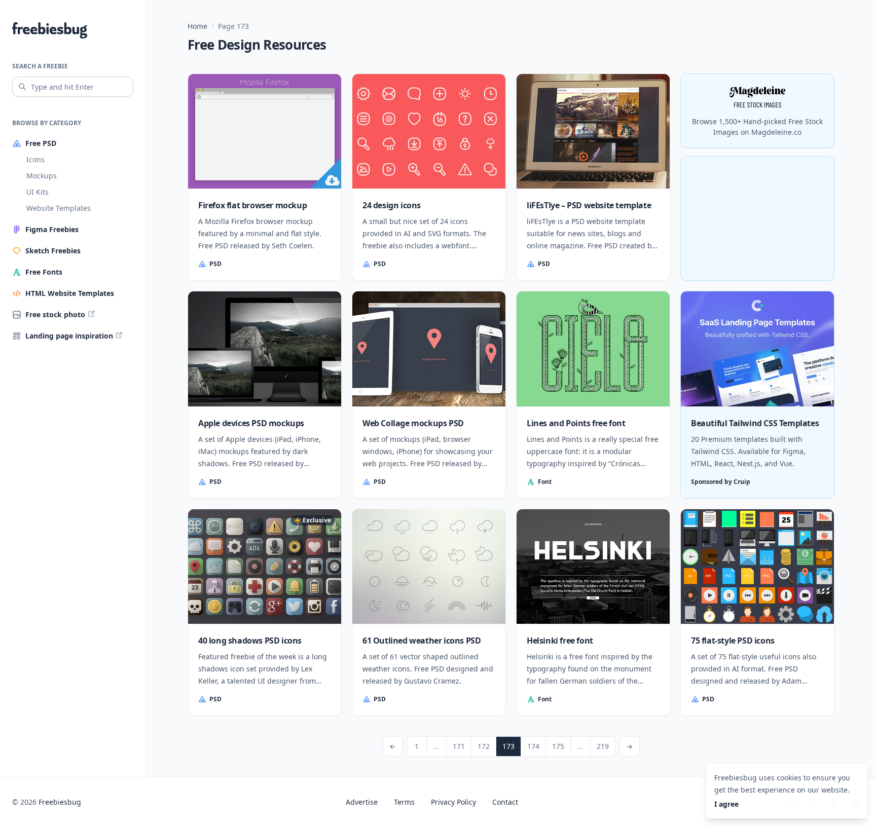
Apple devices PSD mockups (251, 423)
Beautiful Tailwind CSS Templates (755, 423)
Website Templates (58, 208)
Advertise (362, 802)
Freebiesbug (60, 802)
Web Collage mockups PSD (413, 423)
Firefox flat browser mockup (252, 205)
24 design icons (391, 205)
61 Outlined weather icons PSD (421, 640)
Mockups (41, 175)
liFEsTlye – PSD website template (589, 205)
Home (197, 26)
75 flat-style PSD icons (733, 640)
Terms (404, 802)
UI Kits (37, 192)
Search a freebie (40, 66)
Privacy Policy (453, 802)
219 (602, 746)
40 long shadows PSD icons (250, 640)
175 (558, 746)
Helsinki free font (560, 640)
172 (483, 746)
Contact (505, 802)
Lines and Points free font (576, 423)
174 (533, 746)
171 (458, 746)
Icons (35, 159)
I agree (726, 804)
